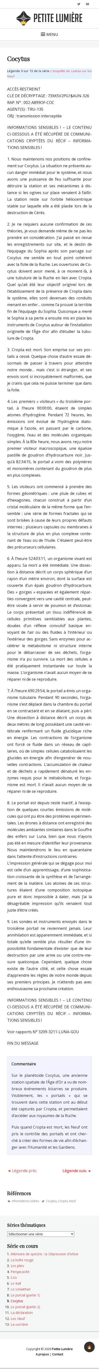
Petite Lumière (62, 1349)
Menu (52, 34)
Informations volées (25, 1201)
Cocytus (51, 1201)
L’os (14, 1277)
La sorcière (19, 1324)
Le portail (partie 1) (25, 1295)
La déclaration (22, 1312)
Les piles (17, 1265)
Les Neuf (18, 1318)
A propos (42, 1354)
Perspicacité (20, 1271)
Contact (57, 1354)
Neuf (72, 1201)
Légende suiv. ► (77, 1170)
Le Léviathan (21, 1289)
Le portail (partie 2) (25, 1307)
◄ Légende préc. (22, 1170)
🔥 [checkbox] (89, 1347)
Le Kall (16, 1283)
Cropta (63, 1201)
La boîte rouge (22, 1260)
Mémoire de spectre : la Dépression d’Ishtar (44, 1254)
